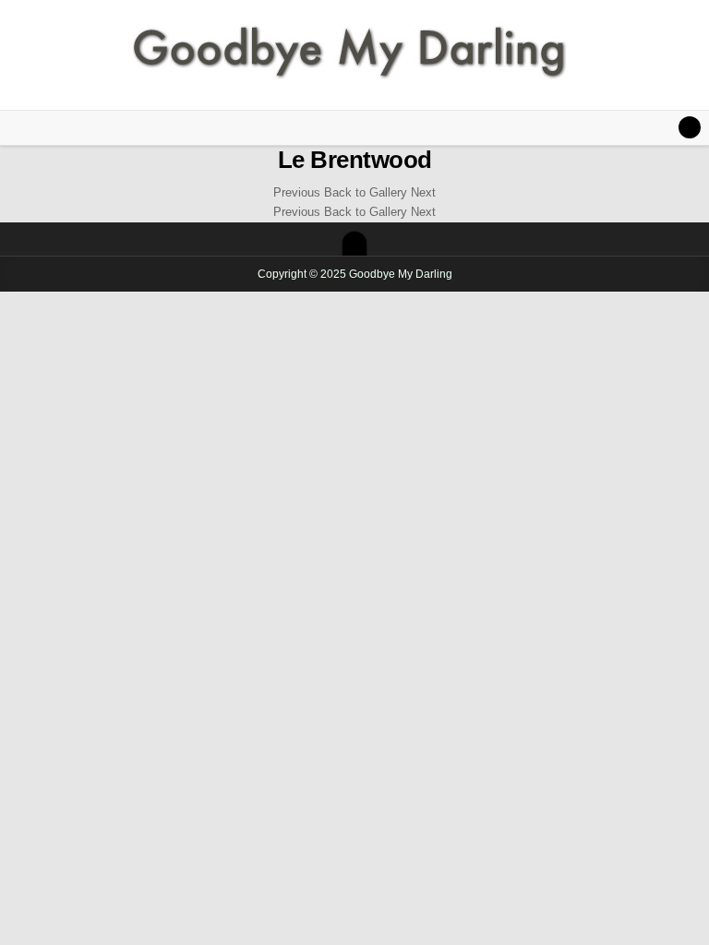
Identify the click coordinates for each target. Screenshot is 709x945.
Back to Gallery (365, 192)
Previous (296, 192)
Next (423, 192)
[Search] (690, 127)
